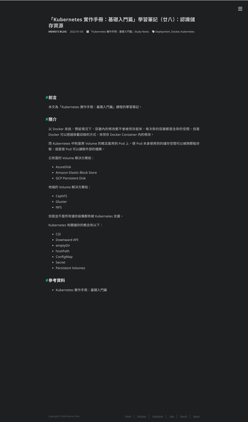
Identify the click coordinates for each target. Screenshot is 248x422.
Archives (141, 416)
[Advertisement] (124, 62)
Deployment (162, 31)
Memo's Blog (57, 31)
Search (183, 416)
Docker (175, 31)
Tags (171, 416)
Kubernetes (187, 31)
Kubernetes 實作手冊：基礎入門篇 (81, 290)
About (196, 416)
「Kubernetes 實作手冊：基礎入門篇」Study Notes (119, 31)
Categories (157, 416)
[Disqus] (124, 355)
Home (128, 416)
